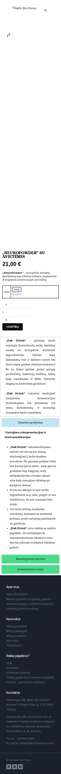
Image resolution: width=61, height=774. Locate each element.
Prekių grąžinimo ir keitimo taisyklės (30, 677)
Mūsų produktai (16, 626)
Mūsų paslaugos (16, 631)
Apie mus (12, 640)
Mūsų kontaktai (16, 635)
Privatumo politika (18, 672)
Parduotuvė (13, 645)
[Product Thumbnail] (8, 35)
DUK (9, 663)
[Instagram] (20, 766)
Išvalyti (17, 294)
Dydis (6, 292)
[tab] (30, 422)
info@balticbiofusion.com (36, 743)
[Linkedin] (8, 766)
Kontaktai (12, 667)
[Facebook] (14, 766)
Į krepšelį (12, 326)
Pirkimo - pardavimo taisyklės (25, 682)
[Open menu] (45, 10)
